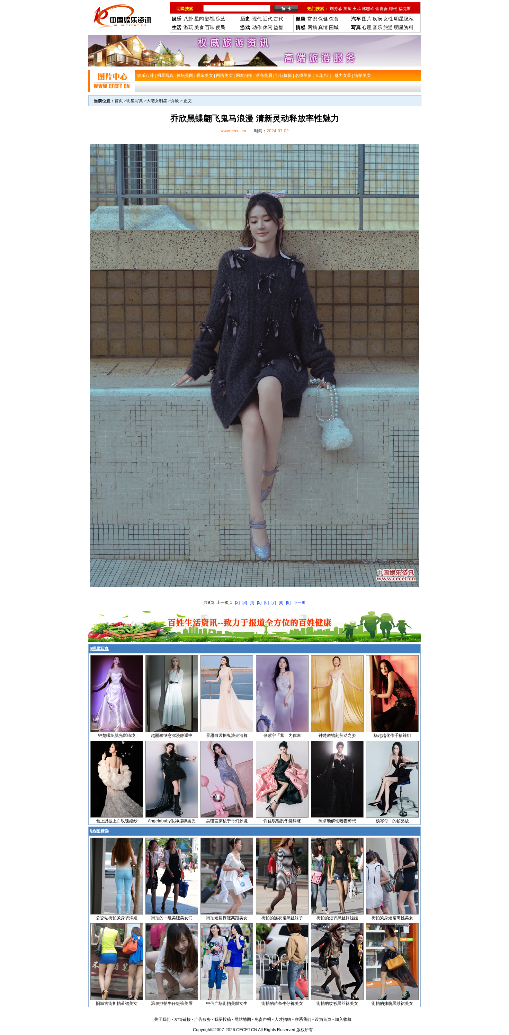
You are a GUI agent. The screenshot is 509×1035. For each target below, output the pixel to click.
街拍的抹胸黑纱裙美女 (392, 1003)
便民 (220, 27)
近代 (268, 18)
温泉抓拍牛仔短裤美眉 (172, 1003)
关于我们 (162, 1019)
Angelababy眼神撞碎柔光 (172, 821)
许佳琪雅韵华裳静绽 (282, 821)
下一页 (299, 602)
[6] (266, 602)
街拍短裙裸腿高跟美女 (227, 918)
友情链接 (182, 1019)
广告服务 (202, 1019)
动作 (257, 27)
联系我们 (303, 1019)
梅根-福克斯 (400, 8)
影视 (210, 18)
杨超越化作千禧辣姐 (392, 735)
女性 (388, 18)
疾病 (377, 18)
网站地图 (242, 1019)
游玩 (188, 27)
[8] (281, 602)
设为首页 (323, 1019)
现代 (257, 18)
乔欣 (175, 100)
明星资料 (403, 27)
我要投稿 (222, 1019)
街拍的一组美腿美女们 (172, 918)
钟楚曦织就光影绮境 (116, 735)
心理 (367, 27)
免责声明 (262, 1019)
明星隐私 (403, 18)
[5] (259, 602)
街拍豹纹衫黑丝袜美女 (337, 1003)
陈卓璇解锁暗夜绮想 (337, 821)
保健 (323, 18)
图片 (367, 18)
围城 (334, 27)
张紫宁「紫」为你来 (282, 735)
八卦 (188, 18)
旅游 (388, 27)
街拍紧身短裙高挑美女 (392, 918)
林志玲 (368, 8)
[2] (237, 602)
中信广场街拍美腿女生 (227, 1003)
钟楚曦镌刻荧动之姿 (337, 735)
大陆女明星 (156, 100)
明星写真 (134, 100)
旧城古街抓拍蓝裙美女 (116, 1003)
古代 (278, 18)
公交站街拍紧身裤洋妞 (116, 918)
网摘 (312, 27)
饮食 (334, 18)
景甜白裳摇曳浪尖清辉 (227, 735)
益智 (278, 27)
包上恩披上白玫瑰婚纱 (116, 821)
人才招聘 (283, 1019)
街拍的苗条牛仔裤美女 (282, 1003)
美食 (199, 27)
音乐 (377, 27)
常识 (312, 18)
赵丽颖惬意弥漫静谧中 (172, 735)
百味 (210, 27)
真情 (323, 27)
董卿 (347, 8)
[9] (288, 602)
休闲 (268, 27)
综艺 (220, 18)
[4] (252, 602)
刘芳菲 (336, 8)
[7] (273, 602)
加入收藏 (343, 1019)
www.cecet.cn (233, 130)
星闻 (199, 18)
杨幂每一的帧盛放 (392, 821)
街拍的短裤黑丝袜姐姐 (337, 918)
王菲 (356, 8)
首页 (119, 100)
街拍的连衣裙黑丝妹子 (282, 918)
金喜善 (381, 8)
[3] (244, 602)
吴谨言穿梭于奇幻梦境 (227, 821)
